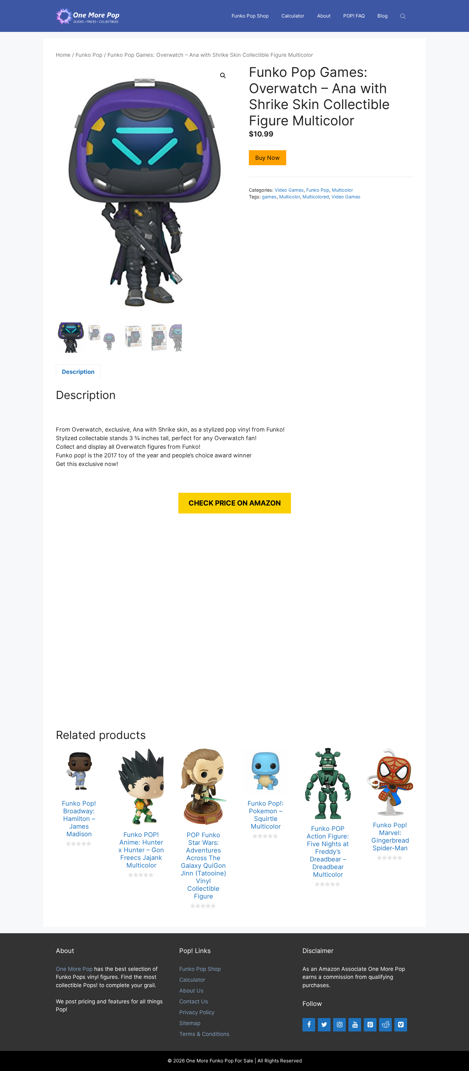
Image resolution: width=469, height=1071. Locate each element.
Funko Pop (89, 55)
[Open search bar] (403, 16)
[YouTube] (354, 1024)
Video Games (289, 190)
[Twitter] (324, 1024)
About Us (191, 990)
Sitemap (189, 1023)
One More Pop (74, 969)
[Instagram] (339, 1024)
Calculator (292, 16)
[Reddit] (385, 1024)
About (324, 16)
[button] (223, 75)
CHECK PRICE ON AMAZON (235, 503)
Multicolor (342, 190)
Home (63, 55)
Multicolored (315, 196)
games (269, 196)
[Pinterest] (370, 1024)
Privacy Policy (196, 1012)
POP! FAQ (354, 16)
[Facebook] (308, 1024)
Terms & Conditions (204, 1034)
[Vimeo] (400, 1024)
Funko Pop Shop (250, 16)
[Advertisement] (234, 627)
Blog (382, 16)
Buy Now (267, 157)
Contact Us (193, 1001)
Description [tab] (78, 371)
